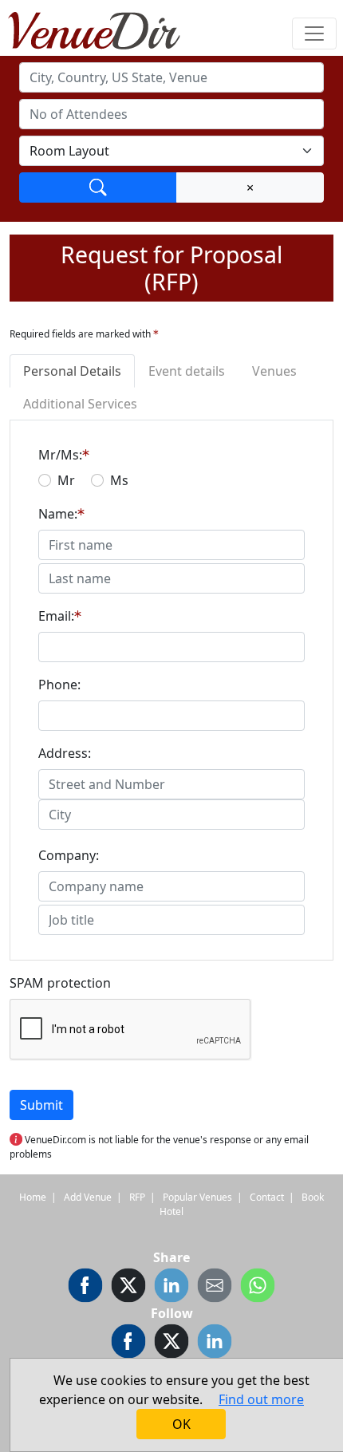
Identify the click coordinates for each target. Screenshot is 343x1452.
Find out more (261, 1399)
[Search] (98, 187)
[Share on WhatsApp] (258, 1285)
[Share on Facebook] (85, 1285)
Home (32, 1197)
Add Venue (88, 1197)
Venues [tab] (274, 371)
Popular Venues (197, 1197)
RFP (137, 1197)
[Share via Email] (215, 1285)
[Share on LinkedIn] (171, 1285)
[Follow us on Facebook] (128, 1341)
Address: (64, 753)
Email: (56, 616)
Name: (57, 514)
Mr (66, 480)
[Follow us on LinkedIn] (215, 1341)
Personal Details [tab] (72, 371)
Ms (119, 480)
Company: (68, 855)
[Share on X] (128, 1285)
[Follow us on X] (171, 1341)
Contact (267, 1197)
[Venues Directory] (102, 28)
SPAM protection (60, 983)
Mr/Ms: (60, 455)
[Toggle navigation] (314, 33)
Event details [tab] (186, 371)
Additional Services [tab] (80, 403)
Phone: (59, 684)
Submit (41, 1105)
